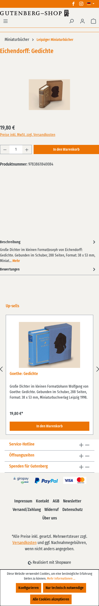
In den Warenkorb (66, 149)
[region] (49, 369)
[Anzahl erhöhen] (27, 149)
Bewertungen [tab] (10, 269)
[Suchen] (71, 21)
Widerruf (51, 510)
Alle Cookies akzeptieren (51, 599)
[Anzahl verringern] (5, 149)
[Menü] (5, 21)
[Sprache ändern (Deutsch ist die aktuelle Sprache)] (90, 4)
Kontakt (42, 501)
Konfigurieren (28, 588)
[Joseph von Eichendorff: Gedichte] (49, 94)
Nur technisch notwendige (65, 588)
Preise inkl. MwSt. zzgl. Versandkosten (27, 135)
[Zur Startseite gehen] (49, 13)
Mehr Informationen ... (61, 578)
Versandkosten (24, 543)
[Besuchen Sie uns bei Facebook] (73, 4)
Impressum (23, 501)
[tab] (48, 251)
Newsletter (72, 501)
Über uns (49, 518)
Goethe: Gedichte (24, 374)
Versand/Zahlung (27, 510)
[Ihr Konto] (82, 21)
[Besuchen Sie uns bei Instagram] (81, 4)
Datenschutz (72, 510)
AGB (56, 501)
